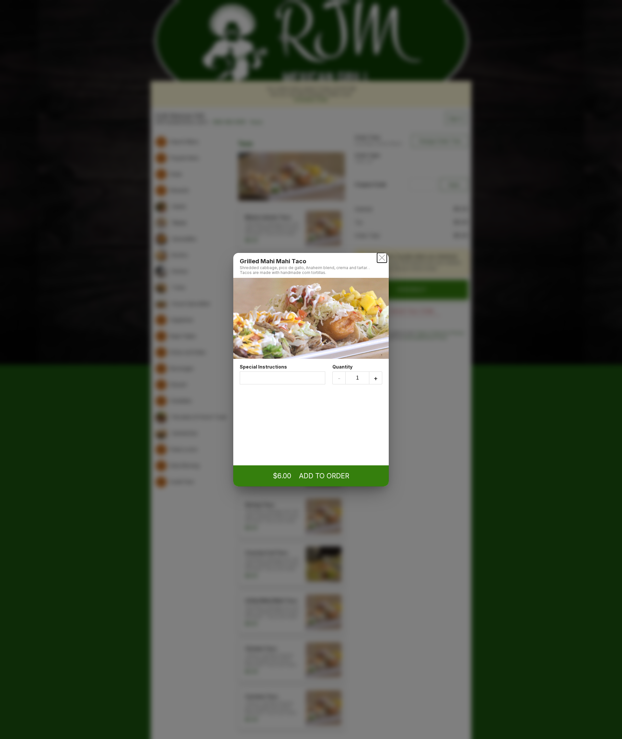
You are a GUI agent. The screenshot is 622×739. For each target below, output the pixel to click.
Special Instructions (263, 367)
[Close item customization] (382, 258)
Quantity (342, 367)
